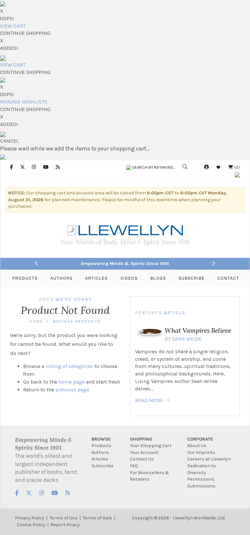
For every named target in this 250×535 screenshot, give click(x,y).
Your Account (144, 452)
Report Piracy (65, 525)
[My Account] (206, 167)
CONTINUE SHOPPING (25, 33)
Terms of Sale (97, 518)
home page (71, 382)
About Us (196, 445)
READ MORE (149, 400)
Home (36, 321)
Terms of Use (63, 518)
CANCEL (9, 141)
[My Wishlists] (218, 167)
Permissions (201, 479)
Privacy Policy (29, 518)
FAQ (134, 466)
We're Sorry (73, 299)
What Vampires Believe (198, 330)
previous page (72, 390)
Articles (99, 459)
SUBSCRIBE (192, 278)
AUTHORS (61, 278)
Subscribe (102, 466)
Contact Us (142, 459)
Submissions (201, 486)
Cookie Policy (31, 525)
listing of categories (69, 366)
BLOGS (158, 278)
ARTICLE (175, 313)
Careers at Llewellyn (209, 459)
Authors (100, 452)
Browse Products (77, 321)
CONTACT (228, 278)
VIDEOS (129, 278)
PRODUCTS (25, 278)
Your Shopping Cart (151, 445)
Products (101, 445)
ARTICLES (96, 278)
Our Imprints (201, 452)
